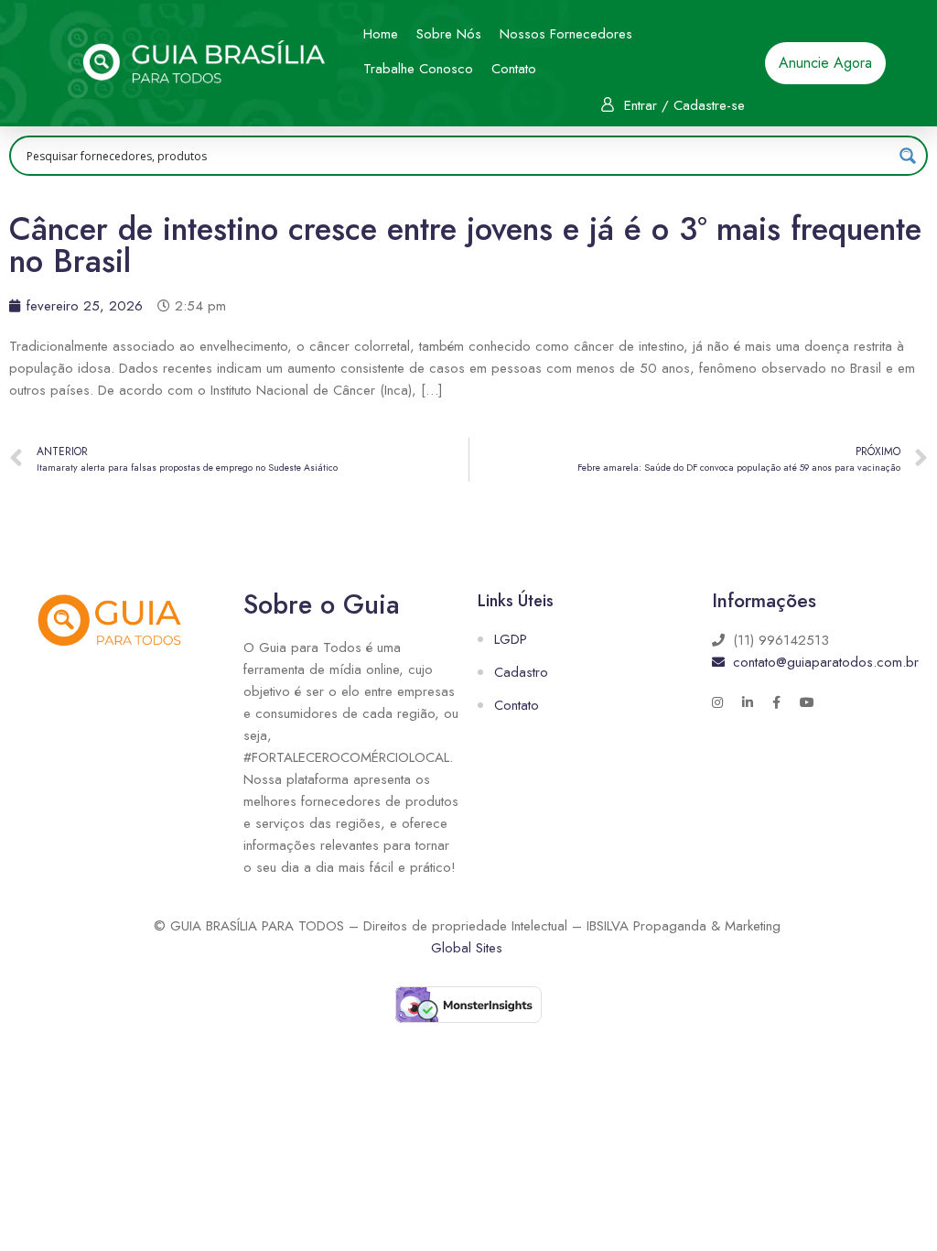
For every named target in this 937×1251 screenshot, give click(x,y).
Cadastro (521, 672)
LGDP (510, 639)
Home (380, 34)
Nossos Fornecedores (566, 34)
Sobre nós (448, 34)
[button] (825, 63)
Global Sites (466, 948)
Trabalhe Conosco (418, 69)
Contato (513, 69)
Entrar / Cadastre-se (684, 105)
